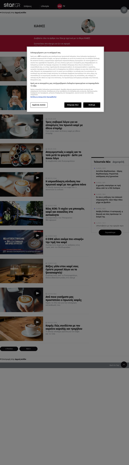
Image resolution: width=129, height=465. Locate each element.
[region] (65, 79)
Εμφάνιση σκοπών (39, 105)
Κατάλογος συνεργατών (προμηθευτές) (43, 97)
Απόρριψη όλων (73, 105)
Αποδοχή (92, 105)
